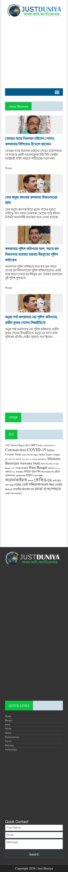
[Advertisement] (34, 51)
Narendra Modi (30, 463)
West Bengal (37, 467)
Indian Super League (49, 454)
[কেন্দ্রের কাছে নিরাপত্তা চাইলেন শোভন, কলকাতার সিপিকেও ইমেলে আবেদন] (34, 132)
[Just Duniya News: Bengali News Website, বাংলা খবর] (34, 10)
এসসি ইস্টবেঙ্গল (20, 476)
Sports (8, 732)
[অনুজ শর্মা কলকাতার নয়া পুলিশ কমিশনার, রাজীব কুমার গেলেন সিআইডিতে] (34, 310)
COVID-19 (36, 449)
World (8, 728)
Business (9, 745)
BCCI (27, 445)
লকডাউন (18, 493)
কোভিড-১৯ (43, 479)
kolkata (34, 459)
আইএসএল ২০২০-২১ (54, 468)
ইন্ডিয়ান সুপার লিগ (32, 471)
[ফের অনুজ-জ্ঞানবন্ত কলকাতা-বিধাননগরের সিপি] (34, 191)
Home (8, 716)
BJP (33, 445)
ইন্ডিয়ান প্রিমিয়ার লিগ (47, 472)
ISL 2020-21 (17, 459)
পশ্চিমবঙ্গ (34, 484)
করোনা (29, 475)
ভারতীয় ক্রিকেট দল (23, 489)
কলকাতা (30, 481)
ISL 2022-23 (26, 459)
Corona (39, 445)
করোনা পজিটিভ (38, 476)
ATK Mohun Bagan (15, 445)
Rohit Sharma (46, 463)
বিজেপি (44, 484)
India (7, 724)
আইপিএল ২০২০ (10, 472)
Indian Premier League (30, 455)
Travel (8, 741)
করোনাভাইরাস (16, 479)
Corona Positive (49, 445)
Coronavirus (15, 449)
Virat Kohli (21, 467)
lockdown (42, 459)
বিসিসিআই (8, 489)
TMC (13, 468)
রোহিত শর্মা (9, 493)
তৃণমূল (11, 485)
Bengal (8, 720)
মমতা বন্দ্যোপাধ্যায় (48, 489)
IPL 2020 (8, 459)
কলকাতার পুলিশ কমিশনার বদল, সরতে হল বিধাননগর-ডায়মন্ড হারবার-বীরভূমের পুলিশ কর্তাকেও (32, 254)
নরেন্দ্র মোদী (21, 485)
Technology (11, 749)
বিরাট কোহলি (55, 484)
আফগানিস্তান (19, 472)
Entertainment (12, 736)
